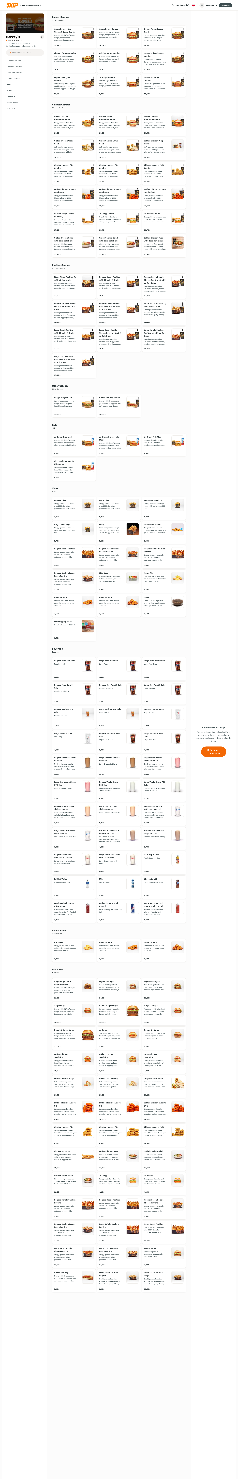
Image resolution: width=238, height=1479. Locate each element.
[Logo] (13, 5)
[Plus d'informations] (42, 37)
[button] (25, 61)
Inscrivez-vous (225, 5)
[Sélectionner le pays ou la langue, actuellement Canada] (193, 5)
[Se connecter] (201, 5)
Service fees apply (13, 46)
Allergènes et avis (28, 46)
